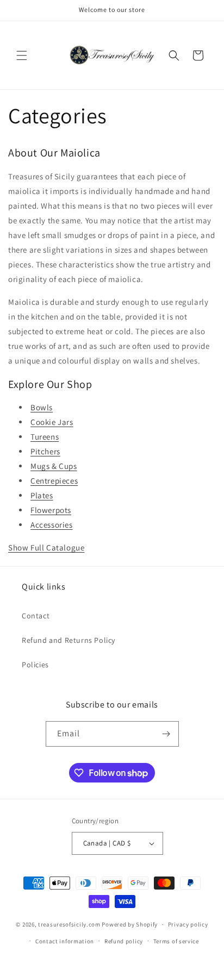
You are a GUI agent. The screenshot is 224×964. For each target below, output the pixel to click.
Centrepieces (54, 480)
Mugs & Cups (53, 466)
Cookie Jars (51, 422)
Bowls (41, 407)
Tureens (44, 436)
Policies (35, 664)
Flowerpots (50, 510)
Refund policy (123, 941)
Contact (35, 616)
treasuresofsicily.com (69, 924)
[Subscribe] (166, 734)
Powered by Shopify (130, 924)
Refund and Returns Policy (68, 640)
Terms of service (176, 941)
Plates (41, 495)
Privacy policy (188, 924)
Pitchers (45, 451)
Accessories (51, 524)
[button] (22, 55)
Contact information (64, 941)
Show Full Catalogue (46, 547)
